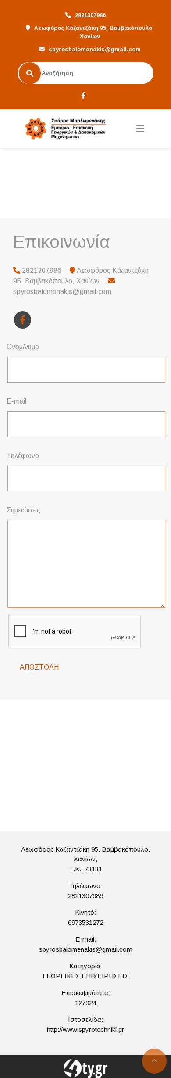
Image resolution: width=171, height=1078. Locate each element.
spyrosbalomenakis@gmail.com (95, 49)
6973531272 (85, 922)
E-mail (16, 401)
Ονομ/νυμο (23, 347)
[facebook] (83, 94)
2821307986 (85, 895)
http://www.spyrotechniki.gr (85, 1029)
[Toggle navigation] (140, 128)
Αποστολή (39, 667)
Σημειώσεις (23, 510)
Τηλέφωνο (23, 455)
